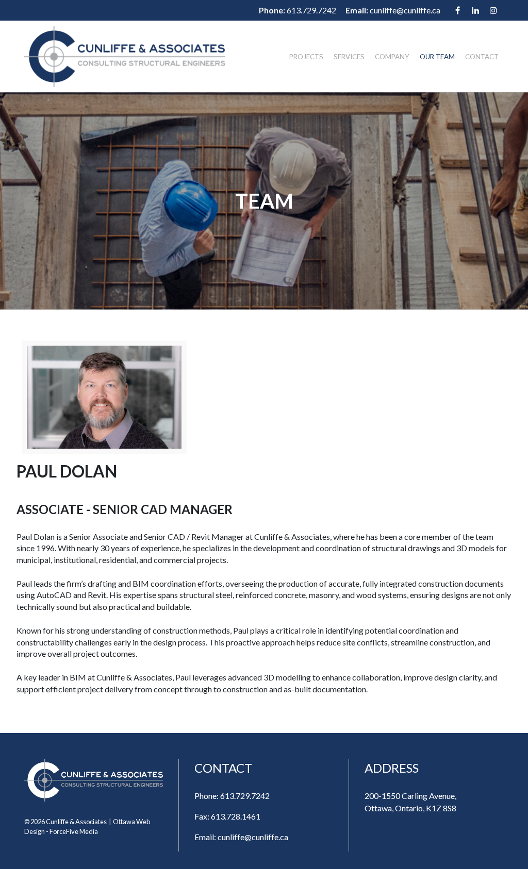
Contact (482, 57)
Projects (306, 57)
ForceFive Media (74, 831)
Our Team (437, 57)
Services (349, 57)
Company (392, 57)
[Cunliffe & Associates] (124, 56)
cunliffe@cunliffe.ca (405, 10)
